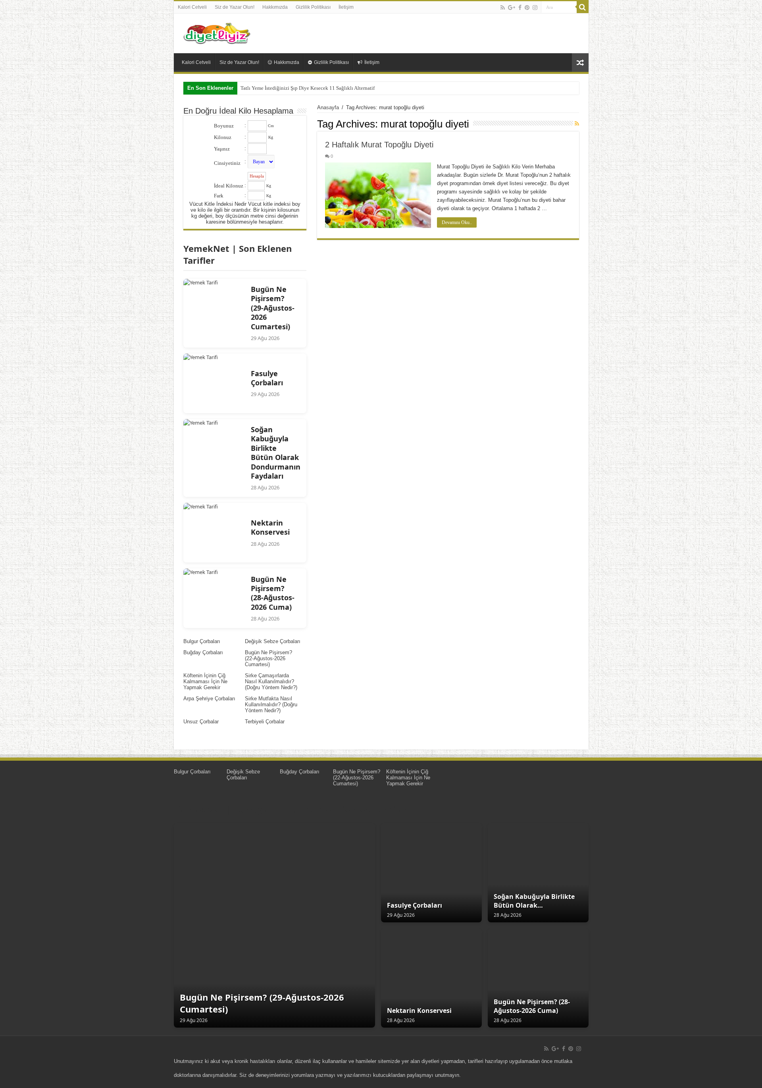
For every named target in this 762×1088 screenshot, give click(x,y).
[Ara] (583, 7)
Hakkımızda (275, 7)
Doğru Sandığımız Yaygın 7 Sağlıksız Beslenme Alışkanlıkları (307, 88)
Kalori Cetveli (192, 7)
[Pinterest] (527, 7)
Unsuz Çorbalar (201, 722)
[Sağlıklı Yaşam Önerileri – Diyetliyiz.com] (217, 31)
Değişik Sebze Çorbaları (272, 641)
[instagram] (535, 7)
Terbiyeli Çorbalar (265, 722)
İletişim (346, 7)
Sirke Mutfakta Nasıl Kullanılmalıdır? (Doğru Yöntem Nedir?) (271, 704)
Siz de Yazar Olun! (234, 7)
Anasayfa (328, 107)
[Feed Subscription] (577, 123)
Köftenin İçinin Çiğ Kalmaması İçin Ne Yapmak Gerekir (205, 681)
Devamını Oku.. (457, 222)
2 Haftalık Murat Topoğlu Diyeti (379, 144)
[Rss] (503, 7)
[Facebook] (520, 7)
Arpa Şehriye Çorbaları (209, 698)
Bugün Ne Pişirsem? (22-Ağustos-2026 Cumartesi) (268, 658)
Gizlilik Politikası (313, 7)
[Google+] (511, 7)
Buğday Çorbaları (203, 652)
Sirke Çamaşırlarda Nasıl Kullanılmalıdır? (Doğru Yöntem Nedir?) (271, 681)
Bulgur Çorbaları (201, 641)
